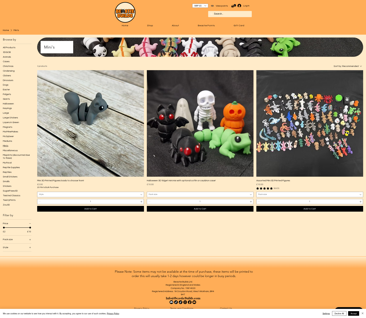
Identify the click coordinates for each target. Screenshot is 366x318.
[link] (267, 188)
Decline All (339, 313)
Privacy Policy (113, 313)
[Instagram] (185, 302)
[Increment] (141, 201)
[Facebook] (190, 302)
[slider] (4, 227)
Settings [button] (326, 313)
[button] (200, 6)
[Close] (362, 313)
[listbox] (200, 6)
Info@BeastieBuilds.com (183, 298)
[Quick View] (90, 123)
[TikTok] (176, 302)
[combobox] (90, 194)
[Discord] (171, 302)
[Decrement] (39, 201)
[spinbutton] (90, 201)
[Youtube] (194, 302)
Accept (354, 313)
